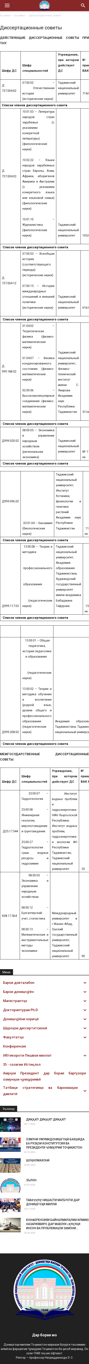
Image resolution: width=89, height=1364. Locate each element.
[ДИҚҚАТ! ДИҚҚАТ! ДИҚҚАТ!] (10, 1124)
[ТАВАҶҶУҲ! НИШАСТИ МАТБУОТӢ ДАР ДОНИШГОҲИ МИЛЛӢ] (10, 1205)
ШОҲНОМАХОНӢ (37, 1160)
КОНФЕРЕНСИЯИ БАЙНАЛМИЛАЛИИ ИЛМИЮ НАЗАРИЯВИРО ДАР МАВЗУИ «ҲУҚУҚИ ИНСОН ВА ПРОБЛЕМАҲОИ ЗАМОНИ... (57, 1224)
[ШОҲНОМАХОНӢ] (10, 1165)
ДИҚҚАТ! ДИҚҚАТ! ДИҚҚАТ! (46, 1119)
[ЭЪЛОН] (10, 1185)
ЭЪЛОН (31, 1180)
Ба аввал (5, 15)
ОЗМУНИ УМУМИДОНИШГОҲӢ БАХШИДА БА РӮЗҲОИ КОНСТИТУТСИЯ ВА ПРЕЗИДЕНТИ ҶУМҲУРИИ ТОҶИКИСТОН (55, 1143)
